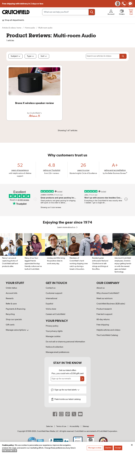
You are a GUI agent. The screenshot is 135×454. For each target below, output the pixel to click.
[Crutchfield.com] (16, 12)
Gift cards (10, 325)
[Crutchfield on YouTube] (80, 414)
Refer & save (11, 304)
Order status (11, 288)
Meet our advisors (105, 298)
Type (29, 56)
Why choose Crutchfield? (108, 293)
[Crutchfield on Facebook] (55, 414)
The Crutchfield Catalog (107, 335)
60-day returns (103, 320)
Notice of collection (54, 347)
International (51, 298)
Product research (104, 309)
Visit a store (51, 309)
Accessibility (74, 426)
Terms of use (61, 426)
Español (49, 304)
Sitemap (86, 426)
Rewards (10, 298)
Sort (42, 56)
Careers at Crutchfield (55, 314)
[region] (67, 253)
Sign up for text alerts (65, 390)
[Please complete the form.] (123, 56)
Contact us (51, 288)
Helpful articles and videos (108, 330)
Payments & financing (15, 309)
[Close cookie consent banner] (132, 445)
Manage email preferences (57, 352)
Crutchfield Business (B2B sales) (111, 304)
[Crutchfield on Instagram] (61, 414)
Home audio (30, 28)
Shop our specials (14, 320)
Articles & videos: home (11, 28)
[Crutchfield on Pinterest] (67, 414)
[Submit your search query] (92, 12)
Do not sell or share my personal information (65, 342)
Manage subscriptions (16, 330)
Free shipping (22, 4)
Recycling (10, 314)
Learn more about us (66, 227)
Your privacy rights (54, 331)
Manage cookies (53, 336)
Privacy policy (52, 326)
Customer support (54, 293)
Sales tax (49, 426)
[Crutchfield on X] (74, 414)
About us (101, 288)
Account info (11, 293)
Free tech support (104, 314)
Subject (14, 56)
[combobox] (68, 12)
